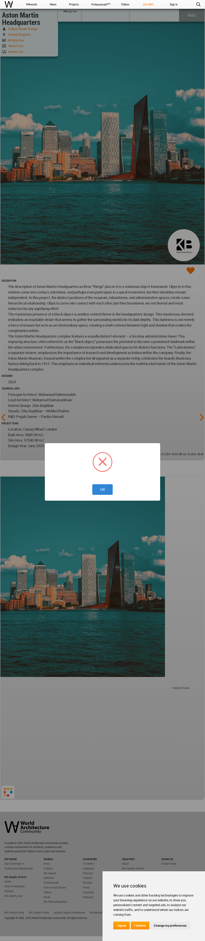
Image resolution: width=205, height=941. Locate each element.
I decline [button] (140, 925)
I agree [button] (121, 925)
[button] (198, 4)
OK (102, 489)
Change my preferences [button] (170, 925)
